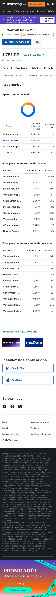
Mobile (5, 428)
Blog (4, 422)
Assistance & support (40, 434)
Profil (22, 75)
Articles (36, 68)
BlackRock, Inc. (11, 188)
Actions (7, 11)
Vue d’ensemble (9, 75)
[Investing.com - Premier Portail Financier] (16, 4)
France (41, 11)
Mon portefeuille (10, 434)
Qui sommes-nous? (39, 422)
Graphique (21, 68)
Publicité (34, 428)
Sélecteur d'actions (24, 11)
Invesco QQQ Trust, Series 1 (18, 268)
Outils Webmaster (11, 440)
